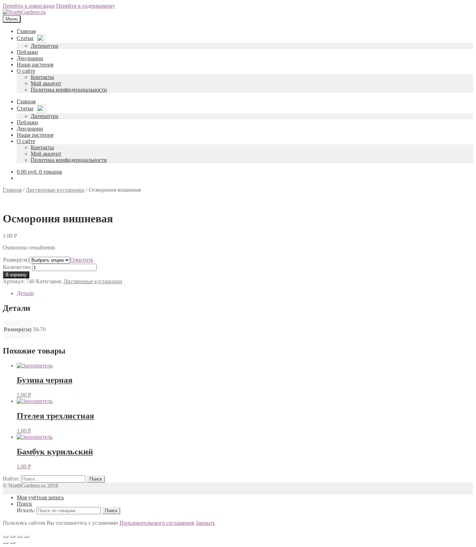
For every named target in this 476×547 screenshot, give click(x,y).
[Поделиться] (12, 537)
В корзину (16, 274)
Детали (25, 293)
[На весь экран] (19, 537)
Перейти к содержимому (85, 6)
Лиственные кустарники (55, 190)
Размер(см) (16, 260)
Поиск (24, 504)
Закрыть (205, 523)
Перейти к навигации (29, 6)
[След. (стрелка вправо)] (12, 543)
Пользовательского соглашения (157, 523)
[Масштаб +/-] (26, 537)
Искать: (26, 510)
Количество (17, 267)
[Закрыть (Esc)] (5, 537)
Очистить (81, 260)
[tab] (245, 293)
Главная (12, 190)
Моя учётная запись (40, 497)
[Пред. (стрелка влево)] (5, 543)
